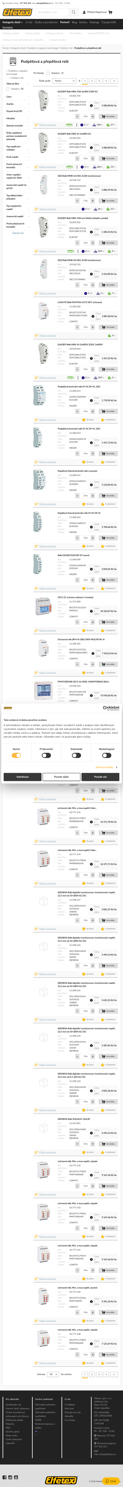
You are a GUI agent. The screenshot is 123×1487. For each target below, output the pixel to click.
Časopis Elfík (109, 22)
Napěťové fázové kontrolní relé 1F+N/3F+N (79, 513)
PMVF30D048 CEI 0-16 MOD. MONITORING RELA (83, 682)
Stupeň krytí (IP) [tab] (14, 111)
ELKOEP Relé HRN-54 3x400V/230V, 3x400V (80, 345)
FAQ (8, 1428)
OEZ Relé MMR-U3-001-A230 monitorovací (79, 176)
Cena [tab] (8, 97)
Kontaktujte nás (13, 1405)
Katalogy (94, 22)
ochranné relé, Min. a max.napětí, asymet (77, 1288)
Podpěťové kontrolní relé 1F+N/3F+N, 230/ (79, 387)
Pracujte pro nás (73, 1412)
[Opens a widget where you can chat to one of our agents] (111, 1481)
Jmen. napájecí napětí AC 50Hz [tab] (14, 176)
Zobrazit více (18, 233)
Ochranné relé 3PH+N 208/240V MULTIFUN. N (81, 639)
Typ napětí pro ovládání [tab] (13, 148)
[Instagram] (10, 1477)
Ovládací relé (66, 48)
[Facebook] (4, 1477)
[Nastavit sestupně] (79, 81)
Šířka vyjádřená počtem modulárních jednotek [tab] (16, 136)
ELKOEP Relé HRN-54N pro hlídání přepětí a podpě (83, 218)
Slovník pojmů (12, 1432)
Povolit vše (100, 776)
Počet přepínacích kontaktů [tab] (15, 225)
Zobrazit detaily (104, 767)
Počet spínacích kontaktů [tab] (14, 166)
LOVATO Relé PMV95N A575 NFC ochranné (80, 302)
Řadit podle (44, 81)
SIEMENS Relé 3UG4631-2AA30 (74, 1119)
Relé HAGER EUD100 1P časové (73, 555)
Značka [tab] (9, 104)
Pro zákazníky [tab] (12, 1399)
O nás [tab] (67, 1399)
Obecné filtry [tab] (12, 84)
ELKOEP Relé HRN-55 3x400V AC (74, 134)
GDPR (38, 1420)
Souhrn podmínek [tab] (44, 1399)
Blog (74, 22)
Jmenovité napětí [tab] (14, 216)
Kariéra (83, 22)
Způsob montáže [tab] (14, 126)
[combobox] (52, 12)
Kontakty (8, 27)
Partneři (65, 22)
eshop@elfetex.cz (43, 3)
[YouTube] (16, 1477)
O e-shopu (70, 1420)
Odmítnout (22, 776)
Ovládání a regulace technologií (43, 48)
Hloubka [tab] (10, 118)
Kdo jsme (69, 1408)
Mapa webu (11, 1435)
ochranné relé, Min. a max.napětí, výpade (77, 1161)
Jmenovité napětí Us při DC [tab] (16, 187)
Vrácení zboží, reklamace (17, 1408)
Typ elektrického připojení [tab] (14, 197)
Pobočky (10, 1424)
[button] (46, 125)
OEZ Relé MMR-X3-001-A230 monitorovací (79, 260)
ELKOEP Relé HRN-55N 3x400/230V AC (78, 92)
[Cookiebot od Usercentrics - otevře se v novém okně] (105, 708)
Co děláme (70, 1405)
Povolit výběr (61, 776)
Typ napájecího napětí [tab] (13, 207)
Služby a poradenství (46, 22)
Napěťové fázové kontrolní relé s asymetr (77, 471)
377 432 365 (25, 3)
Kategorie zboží (12, 22)
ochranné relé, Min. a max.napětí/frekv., (77, 808)
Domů (6, 48)
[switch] (46, 755)
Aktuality (69, 1416)
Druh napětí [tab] (12, 157)
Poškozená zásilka (14, 1420)
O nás (29, 22)
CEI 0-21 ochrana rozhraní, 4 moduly (75, 597)
